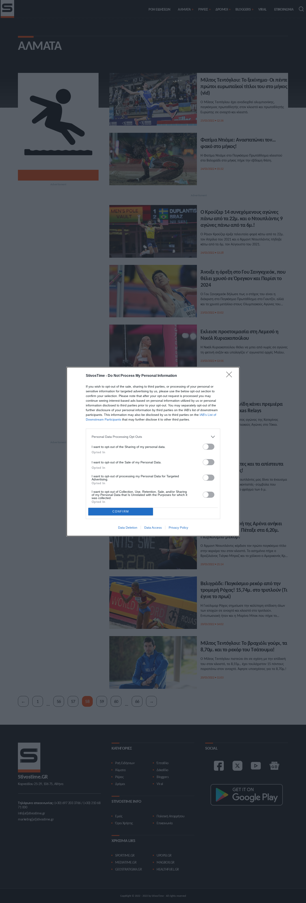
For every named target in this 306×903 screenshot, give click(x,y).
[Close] (230, 376)
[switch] (208, 447)
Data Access (153, 527)
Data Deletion (127, 527)
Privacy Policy (178, 527)
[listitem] (153, 436)
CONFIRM (120, 511)
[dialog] (153, 451)
